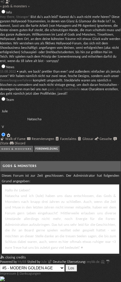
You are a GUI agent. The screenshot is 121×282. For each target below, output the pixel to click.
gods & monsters (16, 149)
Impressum (8, 274)
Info (9, 12)
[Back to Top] (2, 280)
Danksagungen (30, 274)
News (10, 67)
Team (10, 100)
